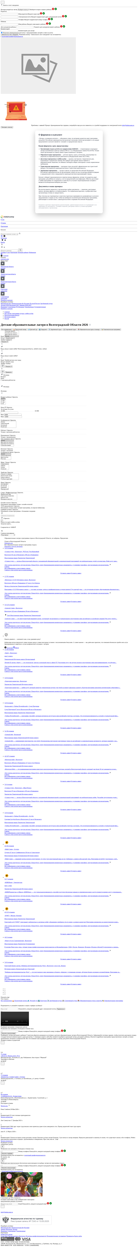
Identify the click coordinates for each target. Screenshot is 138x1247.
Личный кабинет (23, 252)
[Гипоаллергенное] (6, 455)
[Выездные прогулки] (9, 499)
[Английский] (5, 484)
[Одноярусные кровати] (7, 444)
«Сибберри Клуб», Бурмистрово (11, 1096)
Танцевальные (29, 307)
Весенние (9, 1229)
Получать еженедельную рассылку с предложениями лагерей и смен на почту (28, 33)
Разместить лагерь (6, 1234)
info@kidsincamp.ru (128, 125)
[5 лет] (3, 403)
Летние (15, 1229)
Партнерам (13, 252)
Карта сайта (78, 1236)
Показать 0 (9, 366)
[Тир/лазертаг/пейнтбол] (9, 496)
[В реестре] (8, 427)
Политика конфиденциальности (36, 1236)
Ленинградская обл (17, 303)
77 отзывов (4, 1075)
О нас (8, 252)
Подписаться (60, 1009)
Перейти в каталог (7, 300)
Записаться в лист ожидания (10, 34)
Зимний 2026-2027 (25, 305)
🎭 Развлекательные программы (110, 329)
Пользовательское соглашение (56, 1236)
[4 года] (3, 402)
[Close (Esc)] (1, 1011)
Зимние (3, 1229)
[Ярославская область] (12, 334)
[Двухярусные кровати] (7, 442)
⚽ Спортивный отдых (69, 329)
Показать (5, 341)
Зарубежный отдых (46, 303)
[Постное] (6, 459)
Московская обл (6, 303)
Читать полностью (7, 1117)
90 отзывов (4, 1094)
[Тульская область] (12, 331)
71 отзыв (3, 1054)
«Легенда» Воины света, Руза (10, 1056)
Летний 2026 (5, 305)
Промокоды (70, 1236)
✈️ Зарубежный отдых (55, 329)
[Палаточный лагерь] (10, 476)
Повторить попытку (7, 127)
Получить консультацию (8, 1033)
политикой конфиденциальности (12, 36)
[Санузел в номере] (10, 474)
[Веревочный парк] (9, 494)
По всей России (35, 303)
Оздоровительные (40, 307)
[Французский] (5, 489)
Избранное (32, 252)
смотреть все (5, 259)
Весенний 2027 (14, 305)
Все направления (6, 329)
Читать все (4, 1106)
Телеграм (5, 255)
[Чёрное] (5, 466)
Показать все (9, 543)
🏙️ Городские (43, 329)
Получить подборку (7, 1153)
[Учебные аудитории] (10, 479)
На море (26, 303)
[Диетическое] (6, 457)
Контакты (22, 1236)
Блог (6, 1236)
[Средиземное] (5, 464)
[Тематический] (8, 423)
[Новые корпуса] (10, 477)
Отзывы (3, 252)
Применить (9, 372)
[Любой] (3, 399)
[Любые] (8, 422)
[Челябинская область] (12, 333)
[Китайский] (5, 486)
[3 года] (3, 400)
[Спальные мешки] (7, 445)
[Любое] (5, 467)
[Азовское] (5, 469)
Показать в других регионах (14, 546)
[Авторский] (8, 425)
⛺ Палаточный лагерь (19, 329)
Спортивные (12, 307)
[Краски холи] (9, 497)
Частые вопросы (13, 1236)
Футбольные (20, 307)
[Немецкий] (5, 487)
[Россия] (12, 336)
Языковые (4, 307)
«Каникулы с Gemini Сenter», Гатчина (13, 1077)
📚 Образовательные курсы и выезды (89, 329)
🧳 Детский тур (32, 329)
